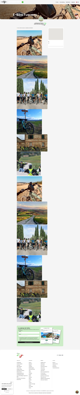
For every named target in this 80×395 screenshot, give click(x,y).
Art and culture (43, 373)
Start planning (62, 2)
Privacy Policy (3, 387)
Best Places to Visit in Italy (45, 375)
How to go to (43, 365)
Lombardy (30, 373)
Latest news (42, 370)
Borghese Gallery (19, 369)
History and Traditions (44, 379)
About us (54, 362)
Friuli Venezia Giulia (32, 369)
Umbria (30, 385)
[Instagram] (58, 355)
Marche (30, 374)
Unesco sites (43, 367)
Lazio (29, 370)
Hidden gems (43, 363)
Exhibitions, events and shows (45, 378)
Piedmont (30, 377)
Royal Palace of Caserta (20, 370)
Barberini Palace (19, 371)
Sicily (29, 381)
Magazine (73, 2)
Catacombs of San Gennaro (21, 378)
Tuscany (30, 382)
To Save (57, 2)
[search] (22, 2)
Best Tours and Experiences (45, 371)
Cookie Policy (7, 392)
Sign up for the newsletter (29, 342)
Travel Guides (43, 369)
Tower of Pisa (19, 367)
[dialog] (7, 387)
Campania (30, 366)
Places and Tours (43, 377)
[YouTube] (60, 355)
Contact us (54, 365)
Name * (20, 331)
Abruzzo (30, 362)
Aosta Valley (31, 386)
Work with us (54, 366)
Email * (20, 334)
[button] (7, 390)
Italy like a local (43, 362)
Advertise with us (55, 363)
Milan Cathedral (19, 366)
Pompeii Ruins (19, 362)
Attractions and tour (44, 366)
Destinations (68, 2)
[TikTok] (61, 355)
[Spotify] (62, 355)
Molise (30, 375)
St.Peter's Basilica (19, 363)
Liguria (30, 371)
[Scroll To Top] (79, 394)
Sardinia (30, 379)
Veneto (30, 387)
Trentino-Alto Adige (32, 383)
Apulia (30, 378)
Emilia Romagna (31, 367)
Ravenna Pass (19, 379)
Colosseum (18, 365)
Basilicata (30, 363)
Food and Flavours (43, 374)
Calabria (30, 365)
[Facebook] (57, 355)
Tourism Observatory (56, 367)
